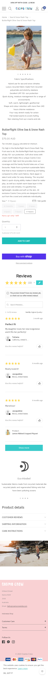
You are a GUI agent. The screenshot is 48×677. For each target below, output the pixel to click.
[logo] (24, 8)
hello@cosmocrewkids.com (17, 606)
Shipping (16, 144)
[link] (12, 584)
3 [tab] (22, 74)
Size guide (41, 201)
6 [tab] (30, 74)
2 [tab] (20, 74)
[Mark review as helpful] (39, 346)
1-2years (21, 206)
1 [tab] (18, 74)
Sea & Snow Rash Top (19, 17)
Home (4, 17)
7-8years (18, 212)
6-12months (8, 206)
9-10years (30, 212)
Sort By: (28, 312)
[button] (34, 282)
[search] (10, 8)
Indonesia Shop (7, 614)
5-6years (7, 212)
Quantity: (6, 221)
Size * (9, 201)
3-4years (32, 206)
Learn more (23, 668)
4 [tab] (25, 74)
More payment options (24, 263)
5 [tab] (27, 74)
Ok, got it (8, 673)
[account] (37, 8)
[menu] (4, 9)
